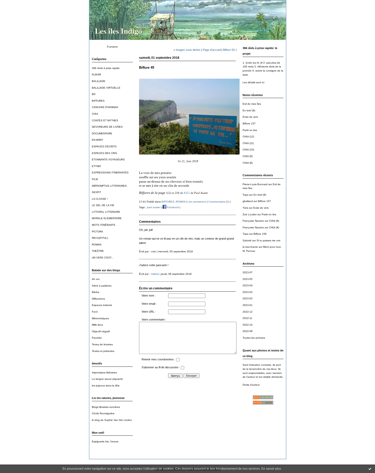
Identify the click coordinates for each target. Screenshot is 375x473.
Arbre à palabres (101, 285)
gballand (248, 201)
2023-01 (248, 305)
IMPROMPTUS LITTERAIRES (109, 185)
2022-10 (248, 324)
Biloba (95, 292)
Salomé (247, 240)
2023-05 (248, 279)
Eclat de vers (250, 116)
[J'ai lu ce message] (370, 469)
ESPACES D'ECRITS (104, 146)
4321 (187, 192)
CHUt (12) (248, 136)
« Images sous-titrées (187, 49)
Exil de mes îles (252, 103)
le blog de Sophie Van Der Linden (112, 420)
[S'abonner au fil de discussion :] (182, 368)
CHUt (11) (248, 143)
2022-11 (247, 318)
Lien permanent (197, 201)
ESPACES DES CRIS (104, 153)
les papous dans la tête (106, 385)
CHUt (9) (248, 156)
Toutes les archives (254, 337)
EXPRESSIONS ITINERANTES (110, 172)
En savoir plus (271, 468)
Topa (245, 194)
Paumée (97, 337)
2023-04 (248, 285)
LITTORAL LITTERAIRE (106, 211)
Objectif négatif (101, 331)
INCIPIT (96, 192)
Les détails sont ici (253, 82)
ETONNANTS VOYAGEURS (108, 159)
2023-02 (248, 298)
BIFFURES (98, 100)
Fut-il (94, 311)
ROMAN (96, 244)
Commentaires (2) (218, 201)
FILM (95, 179)
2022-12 (248, 311)
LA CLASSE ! (100, 198)
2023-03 (248, 292)
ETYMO (96, 166)
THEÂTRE (98, 251)
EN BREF (97, 139)
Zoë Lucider (250, 214)
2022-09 (248, 331)
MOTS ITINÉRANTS (103, 224)
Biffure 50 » (230, 49)
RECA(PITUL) (100, 237)
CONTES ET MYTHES (105, 120)
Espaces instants (102, 305)
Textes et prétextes (103, 351)
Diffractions (98, 298)
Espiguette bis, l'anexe (105, 441)
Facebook (172, 207)
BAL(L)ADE (98, 81)
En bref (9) (249, 110)
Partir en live (250, 130)
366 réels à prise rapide (106, 68)
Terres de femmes (102, 344)
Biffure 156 (260, 233)
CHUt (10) (248, 149)
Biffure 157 (249, 123)
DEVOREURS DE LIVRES (107, 126)
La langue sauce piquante (107, 378)
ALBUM (96, 74)
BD (93, 94)
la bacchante (250, 246)
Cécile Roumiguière (103, 413)
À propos (112, 46)
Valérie (155, 274)
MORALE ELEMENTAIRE (107, 218)
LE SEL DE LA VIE (103, 205)
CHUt (95, 113)
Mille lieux (97, 324)
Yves (245, 207)
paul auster (153, 207)
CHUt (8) (248, 162)
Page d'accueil (212, 49)
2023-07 (248, 272)
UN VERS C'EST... (103, 257)
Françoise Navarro (253, 220)
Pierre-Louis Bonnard (255, 184)
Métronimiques (100, 318)
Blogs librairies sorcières (106, 407)
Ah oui (95, 279)
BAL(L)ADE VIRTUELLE (106, 87)
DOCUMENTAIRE (102, 133)
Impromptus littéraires (104, 372)
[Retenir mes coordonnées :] (177, 360)
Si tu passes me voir (268, 240)
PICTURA (97, 231)
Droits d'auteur (251, 384)
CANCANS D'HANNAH (105, 107)
